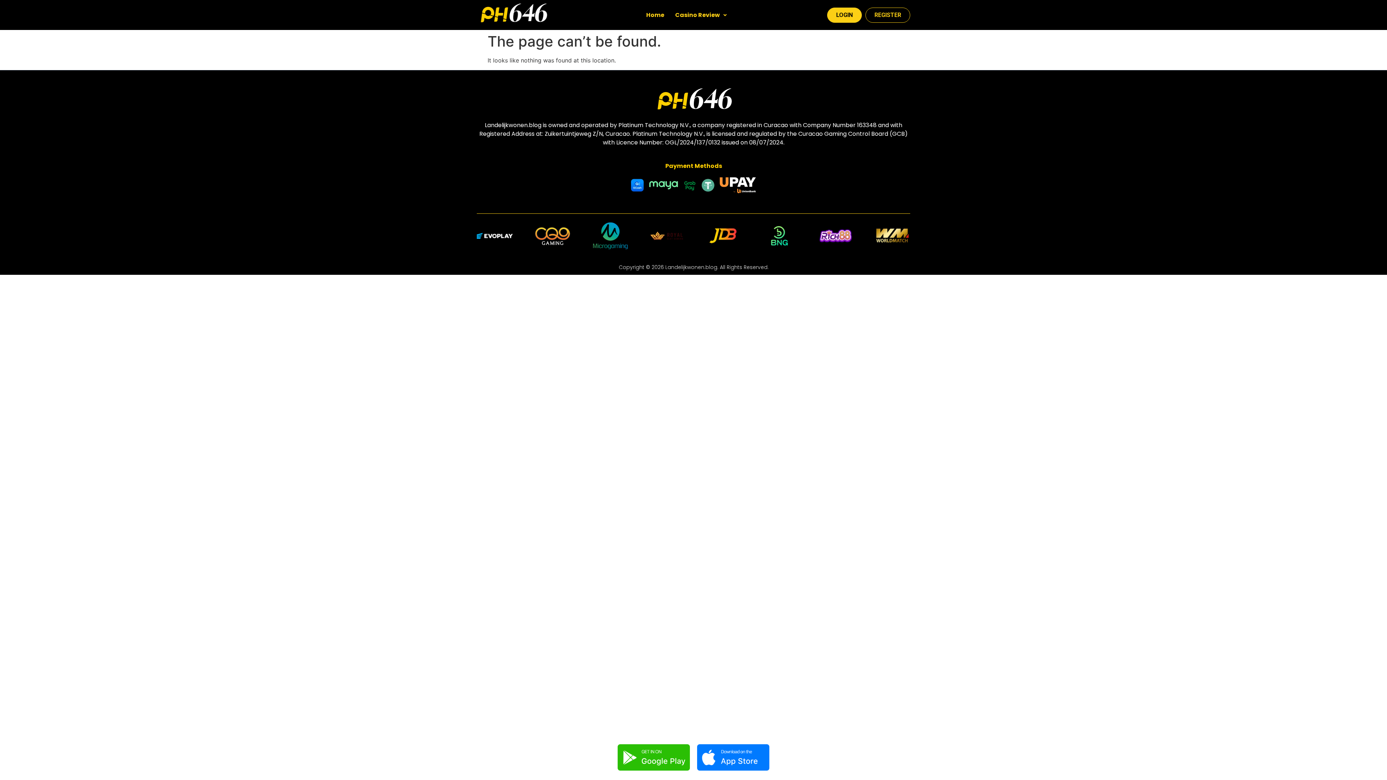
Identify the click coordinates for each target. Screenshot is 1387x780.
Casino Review (697, 15)
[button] (701, 15)
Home (655, 15)
